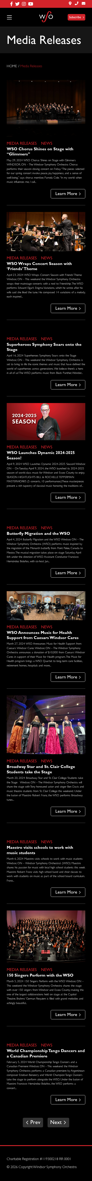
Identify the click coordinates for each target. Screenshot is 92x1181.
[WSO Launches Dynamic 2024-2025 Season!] (46, 421)
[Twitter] (18, 4)
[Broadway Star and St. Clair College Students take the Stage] (46, 724)
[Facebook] (12, 4)
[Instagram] (25, 4)
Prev (34, 1122)
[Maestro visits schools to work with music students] (46, 832)
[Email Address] (83, 4)
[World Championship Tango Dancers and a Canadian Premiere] (46, 1035)
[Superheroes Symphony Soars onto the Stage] (46, 329)
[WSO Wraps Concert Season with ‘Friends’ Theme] (46, 231)
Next (56, 1122)
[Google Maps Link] (70, 4)
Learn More (66, 194)
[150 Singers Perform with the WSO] (46, 936)
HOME (12, 66)
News (46, 144)
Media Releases (22, 144)
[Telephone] (76, 4)
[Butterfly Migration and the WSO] (46, 518)
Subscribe (75, 17)
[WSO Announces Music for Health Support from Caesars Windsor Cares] (46, 605)
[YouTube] (32, 4)
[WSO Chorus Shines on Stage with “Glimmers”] (46, 108)
